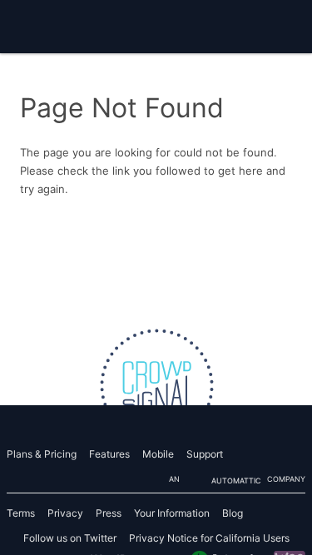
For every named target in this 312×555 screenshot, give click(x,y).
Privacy (65, 513)
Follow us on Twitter (69, 538)
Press (108, 513)
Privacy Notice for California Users (209, 538)
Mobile (158, 454)
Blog (232, 513)
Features (109, 454)
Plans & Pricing (42, 454)
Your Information (172, 513)
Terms (21, 513)
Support (204, 454)
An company (237, 479)
